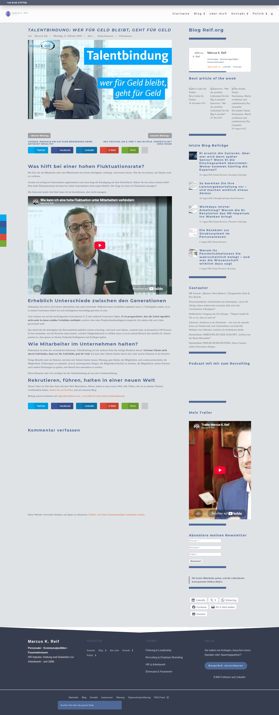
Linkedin (240, 677)
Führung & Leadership (158, 650)
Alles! (90, 36)
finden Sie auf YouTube (61, 390)
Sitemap (120, 697)
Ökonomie (232, 222)
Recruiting (232, 175)
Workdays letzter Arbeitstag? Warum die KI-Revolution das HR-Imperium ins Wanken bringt (224, 211)
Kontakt (238, 14)
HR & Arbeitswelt (155, 664)
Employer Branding (171, 657)
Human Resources (105, 36)
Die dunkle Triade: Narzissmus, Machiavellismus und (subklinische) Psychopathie (241, 117)
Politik (258, 14)
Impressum (107, 697)
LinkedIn (226, 66)
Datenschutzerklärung (139, 697)
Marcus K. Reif (41, 36)
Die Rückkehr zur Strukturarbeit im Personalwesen (214, 233)
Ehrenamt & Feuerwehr (159, 671)
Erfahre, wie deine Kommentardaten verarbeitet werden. (117, 514)
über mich (218, 14)
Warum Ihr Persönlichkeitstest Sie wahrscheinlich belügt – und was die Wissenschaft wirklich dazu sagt (224, 257)
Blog (198, 14)
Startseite (181, 14)
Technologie (242, 175)
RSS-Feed (159, 697)
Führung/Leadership (221, 198)
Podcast (237, 66)
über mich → (213, 66)
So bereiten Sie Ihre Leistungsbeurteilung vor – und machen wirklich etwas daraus (223, 188)
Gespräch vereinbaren (225, 665)
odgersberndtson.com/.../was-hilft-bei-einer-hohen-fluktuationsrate (91, 396)
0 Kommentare (125, 36)
